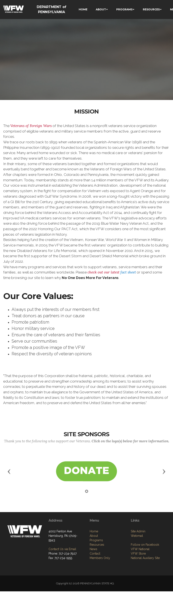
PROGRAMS (124, 9)
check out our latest (112, 272)
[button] (9, 471)
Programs (96, 540)
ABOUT (101, 9)
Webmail (137, 535)
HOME (83, 9)
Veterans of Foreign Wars (31, 125)
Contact (95, 553)
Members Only (100, 558)
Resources (97, 544)
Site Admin (138, 531)
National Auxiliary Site (145, 558)
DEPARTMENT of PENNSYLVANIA (51, 9)
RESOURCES (151, 9)
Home (94, 531)
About (94, 535)
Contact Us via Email (62, 549)
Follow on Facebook (145, 544)
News (93, 549)
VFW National (140, 549)
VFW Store (138, 553)
